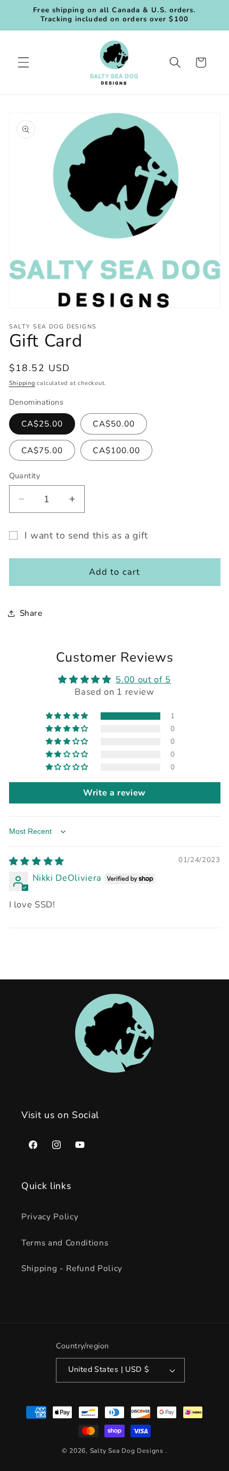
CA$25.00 (42, 423)
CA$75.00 (42, 450)
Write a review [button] (114, 793)
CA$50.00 (114, 423)
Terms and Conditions (64, 1242)
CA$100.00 (116, 450)
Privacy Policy (49, 1216)
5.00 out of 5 (143, 679)
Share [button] (31, 612)
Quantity (24, 476)
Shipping (22, 383)
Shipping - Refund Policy (71, 1268)
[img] (36, 861)
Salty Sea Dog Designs (126, 1450)
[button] (23, 62)
